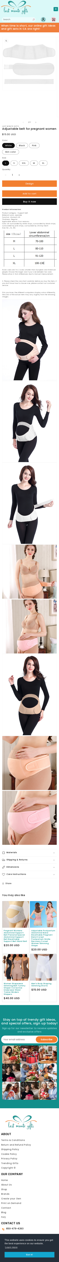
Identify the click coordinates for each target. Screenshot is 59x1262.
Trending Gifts (9, 1163)
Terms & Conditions (13, 1140)
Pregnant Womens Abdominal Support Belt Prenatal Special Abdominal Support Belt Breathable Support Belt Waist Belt (15, 936)
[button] (29, 852)
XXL (24, 163)
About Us (6, 1184)
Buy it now (29, 201)
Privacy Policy (9, 1158)
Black (22, 145)
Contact (6, 1207)
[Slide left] (23, 122)
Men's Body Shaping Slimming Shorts (41, 984)
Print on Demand (11, 1203)
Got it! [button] (29, 1254)
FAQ (3, 1217)
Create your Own (11, 1198)
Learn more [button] (11, 1247)
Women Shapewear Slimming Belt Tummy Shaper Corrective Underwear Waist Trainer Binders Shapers (14, 988)
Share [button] (8, 883)
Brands (5, 1193)
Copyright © (8, 1167)
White (8, 145)
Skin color (10, 151)
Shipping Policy (10, 1149)
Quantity (6, 169)
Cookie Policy (9, 1154)
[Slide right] (36, 122)
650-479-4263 (15, 1228)
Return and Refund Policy (16, 1144)
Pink (34, 145)
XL (43, 163)
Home (4, 1180)
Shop (4, 1189)
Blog (3, 1212)
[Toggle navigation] (56, 9)
